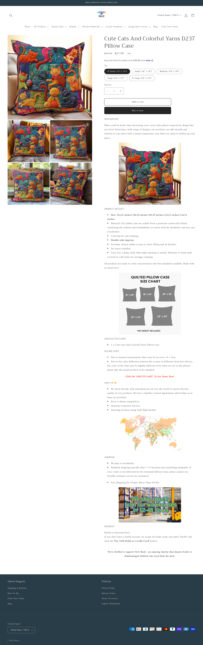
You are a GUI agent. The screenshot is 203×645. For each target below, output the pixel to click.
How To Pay (13, 593)
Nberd (16, 640)
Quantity (108, 85)
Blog (10, 604)
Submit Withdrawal (111, 604)
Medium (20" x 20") (169, 71)
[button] (11, 15)
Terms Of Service (110, 598)
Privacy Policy (108, 588)
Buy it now (138, 110)
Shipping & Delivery (17, 588)
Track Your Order (16, 598)
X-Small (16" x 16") (117, 71)
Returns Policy (108, 593)
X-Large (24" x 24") (141, 78)
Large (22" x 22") (115, 78)
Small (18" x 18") (143, 71)
